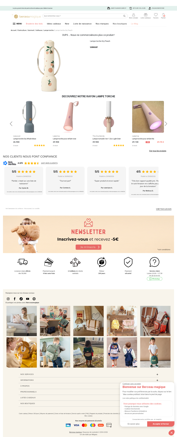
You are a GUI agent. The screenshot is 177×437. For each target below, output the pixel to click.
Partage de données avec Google (136, 406)
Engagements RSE (158, 8)
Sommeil (31, 30)
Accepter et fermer (161, 424)
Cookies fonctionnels (132, 409)
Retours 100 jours (139, 8)
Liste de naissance (82, 24)
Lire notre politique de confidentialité (136, 398)
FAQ (87, 413)
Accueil (13, 30)
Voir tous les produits (157, 151)
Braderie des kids (34, 24)
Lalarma (56, 136)
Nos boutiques (120, 24)
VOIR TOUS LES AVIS (163, 209)
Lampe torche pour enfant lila (143, 139)
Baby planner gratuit (118, 8)
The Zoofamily (99, 136)
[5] (39, 145)
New (67, 24)
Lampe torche (49, 30)
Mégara (94, 434)
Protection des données (111, 413)
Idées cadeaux (54, 24)
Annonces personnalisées (134, 413)
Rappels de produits (96, 413)
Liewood (93, 47)
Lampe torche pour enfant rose (64, 139)
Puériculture (22, 30)
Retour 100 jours (34, 413)
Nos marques (102, 24)
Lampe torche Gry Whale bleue (24, 139)
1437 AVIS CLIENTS (49, 163)
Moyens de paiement (46, 413)
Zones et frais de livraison (63, 413)
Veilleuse (39, 30)
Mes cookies (88, 416)
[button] (171, 432)
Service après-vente (78, 413)
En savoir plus (134, 424)
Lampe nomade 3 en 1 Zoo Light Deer (107, 139)
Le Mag (134, 24)
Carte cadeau (23, 413)
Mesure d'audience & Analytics (136, 411)
